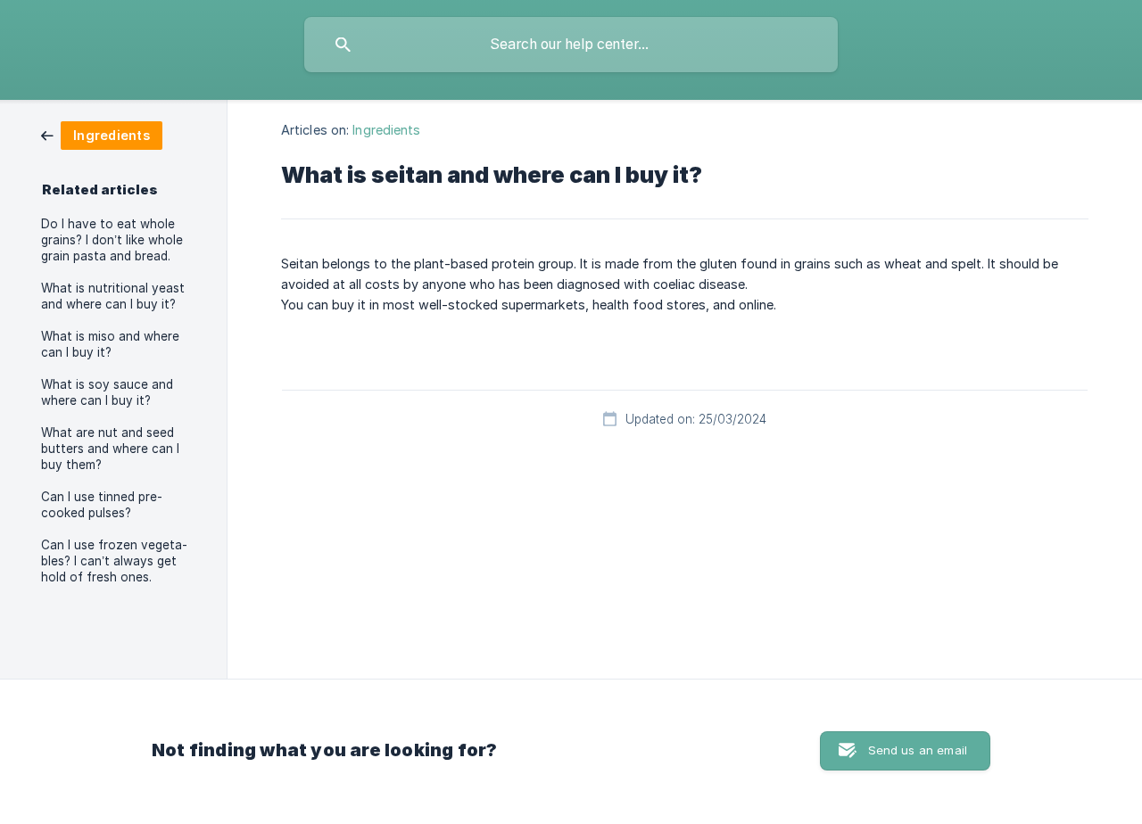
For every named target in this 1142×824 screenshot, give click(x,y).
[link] (101, 134)
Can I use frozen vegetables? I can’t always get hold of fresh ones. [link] (114, 561)
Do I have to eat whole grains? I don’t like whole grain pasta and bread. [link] (112, 240)
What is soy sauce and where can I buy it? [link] (107, 392)
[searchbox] (571, 44)
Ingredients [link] (386, 129)
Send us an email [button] (917, 750)
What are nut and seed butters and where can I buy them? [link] (110, 448)
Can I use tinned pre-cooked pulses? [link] (101, 505)
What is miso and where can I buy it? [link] (110, 344)
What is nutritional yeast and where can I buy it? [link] (113, 296)
